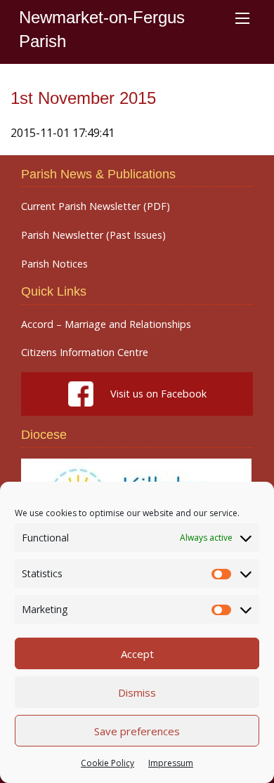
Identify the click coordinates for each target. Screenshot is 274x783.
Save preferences (137, 731)
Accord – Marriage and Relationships (106, 324)
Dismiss (137, 692)
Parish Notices (54, 264)
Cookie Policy (107, 763)
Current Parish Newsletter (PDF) (95, 206)
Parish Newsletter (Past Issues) (93, 235)
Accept (137, 654)
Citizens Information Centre (84, 352)
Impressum (170, 763)
